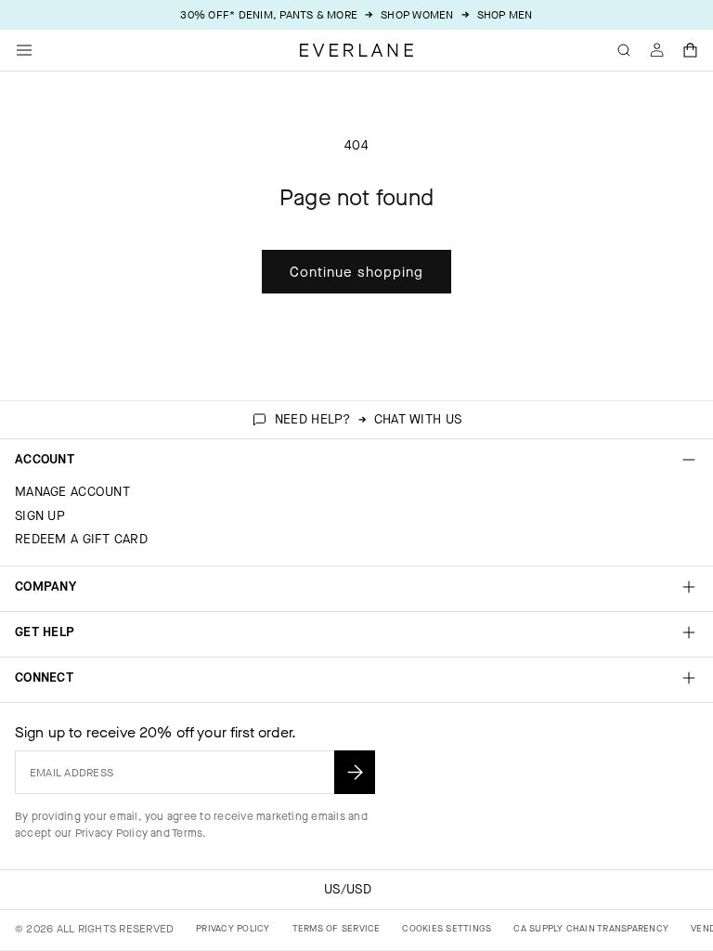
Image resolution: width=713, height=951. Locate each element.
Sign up (40, 516)
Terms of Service (336, 928)
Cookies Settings (446, 928)
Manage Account (72, 492)
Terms (187, 833)
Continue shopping (356, 272)
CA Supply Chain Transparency (590, 928)
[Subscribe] (354, 772)
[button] (690, 50)
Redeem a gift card (81, 539)
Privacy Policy (111, 833)
